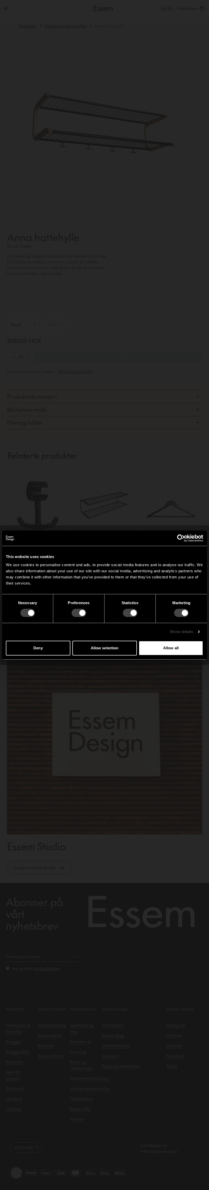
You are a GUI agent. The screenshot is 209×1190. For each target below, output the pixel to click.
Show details (181, 631)
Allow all (171, 648)
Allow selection (105, 648)
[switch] (79, 613)
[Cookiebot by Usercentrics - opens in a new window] (181, 538)
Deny (38, 648)
